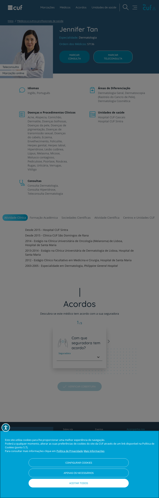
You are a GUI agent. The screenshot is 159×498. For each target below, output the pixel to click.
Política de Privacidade (70, 451)
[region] (79, 464)
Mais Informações (94, 451)
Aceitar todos (78, 483)
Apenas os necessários (79, 472)
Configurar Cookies (78, 462)
